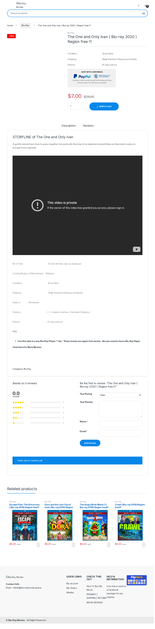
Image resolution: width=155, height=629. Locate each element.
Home (10, 25)
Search (144, 13)
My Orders (71, 588)
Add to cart (105, 106)
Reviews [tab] (88, 125)
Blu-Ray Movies (16, 620)
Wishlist (70, 592)
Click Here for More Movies (27, 347)
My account (72, 583)
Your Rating (86, 394)
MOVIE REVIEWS (95, 602)
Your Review (86, 402)
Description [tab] (68, 125)
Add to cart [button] (38, 544)
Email (83, 431)
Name (84, 421)
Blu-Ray (25, 25)
